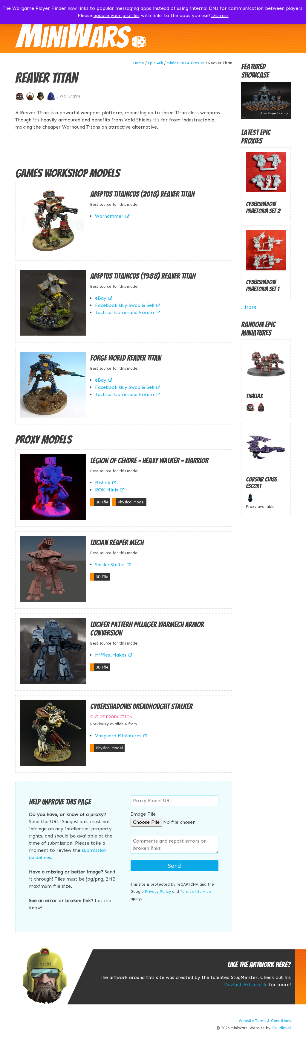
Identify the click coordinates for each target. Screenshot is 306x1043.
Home (138, 63)
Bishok (102, 482)
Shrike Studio (110, 564)
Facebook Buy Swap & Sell (124, 305)
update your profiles (117, 15)
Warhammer (109, 216)
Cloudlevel (281, 1028)
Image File (143, 814)
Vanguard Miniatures (118, 736)
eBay (100, 298)
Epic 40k (155, 63)
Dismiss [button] (220, 15)
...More (248, 307)
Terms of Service (195, 891)
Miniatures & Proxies (185, 63)
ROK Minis (106, 490)
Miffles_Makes (110, 655)
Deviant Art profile (245, 984)
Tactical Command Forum (124, 312)
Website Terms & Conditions (265, 1020)
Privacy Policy (158, 891)
